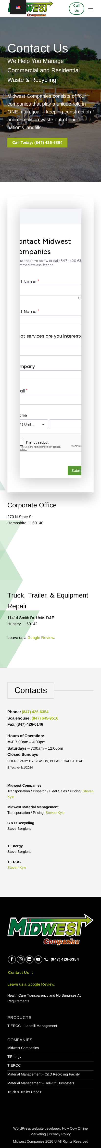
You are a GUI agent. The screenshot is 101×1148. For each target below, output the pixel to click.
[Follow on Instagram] (21, 959)
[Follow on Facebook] (12, 959)
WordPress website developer (36, 1128)
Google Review (40, 637)
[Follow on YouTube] (38, 959)
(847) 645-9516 (45, 718)
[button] (91, 8)
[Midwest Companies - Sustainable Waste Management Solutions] (31, 8)
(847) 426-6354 (35, 712)
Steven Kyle (55, 813)
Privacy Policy (60, 1134)
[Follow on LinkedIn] (29, 959)
